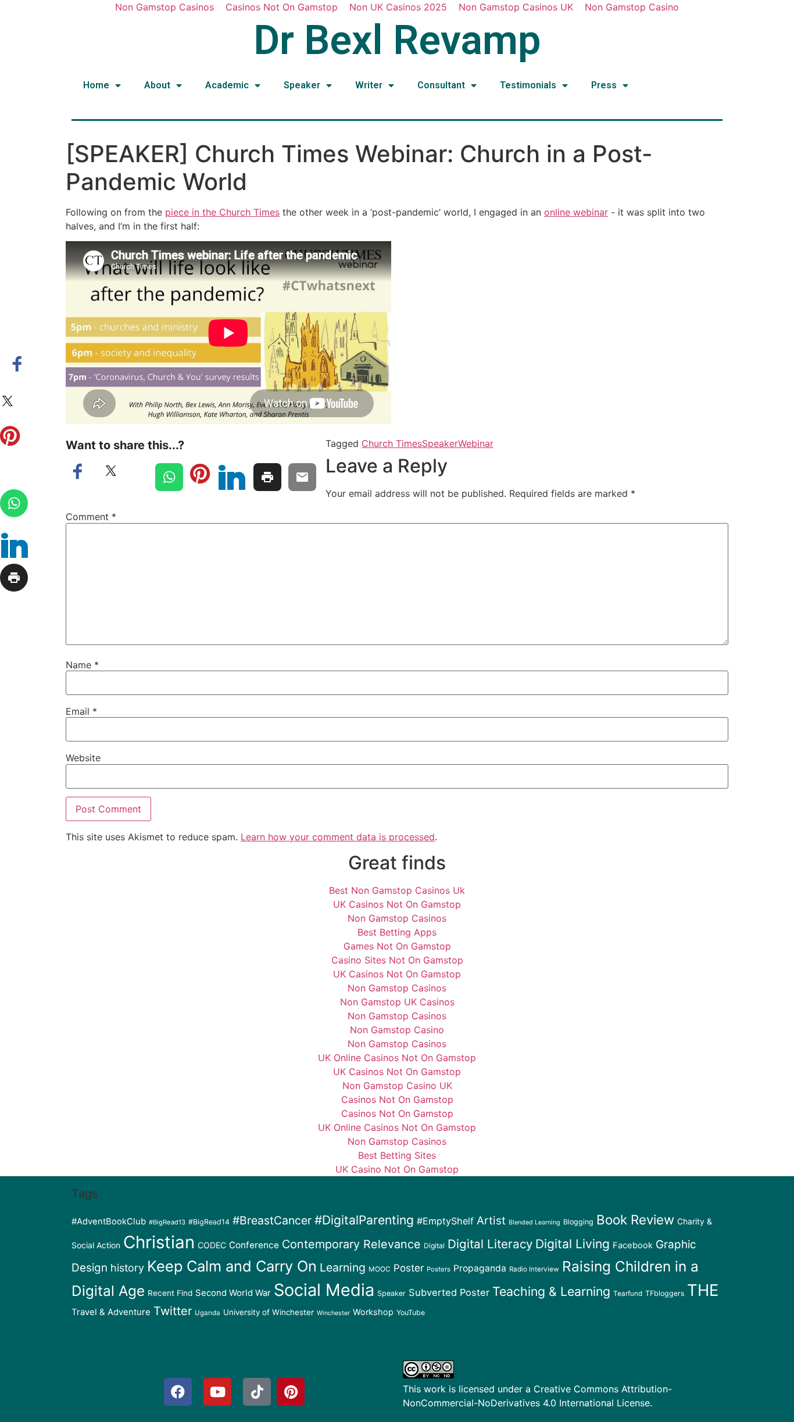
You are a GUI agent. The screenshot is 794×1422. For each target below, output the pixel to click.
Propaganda (479, 1268)
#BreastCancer (272, 1220)
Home (96, 85)
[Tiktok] (257, 1392)
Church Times (392, 443)
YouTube (410, 1312)
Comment (91, 516)
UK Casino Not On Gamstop (397, 1169)
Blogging (578, 1221)
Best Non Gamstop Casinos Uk (397, 890)
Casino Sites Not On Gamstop (397, 960)
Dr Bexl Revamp (397, 40)
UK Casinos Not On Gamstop (397, 904)
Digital (434, 1245)
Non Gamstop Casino (397, 1030)
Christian (159, 1242)
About (157, 85)
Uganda (207, 1313)
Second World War (233, 1293)
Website (83, 757)
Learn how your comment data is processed (338, 837)
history (127, 1268)
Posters (438, 1269)
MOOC (380, 1269)
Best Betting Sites (397, 1155)
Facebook (633, 1245)
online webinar (576, 212)
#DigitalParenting (364, 1220)
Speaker (302, 85)
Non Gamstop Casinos (397, 918)
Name (82, 664)
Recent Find (170, 1293)
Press (604, 85)
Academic (227, 85)
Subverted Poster (449, 1292)
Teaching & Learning (551, 1291)
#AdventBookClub (108, 1221)
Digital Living (572, 1244)
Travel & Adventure (111, 1312)
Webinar (475, 443)
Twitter (172, 1311)
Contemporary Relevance (351, 1244)
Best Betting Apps (397, 932)
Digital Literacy (490, 1244)
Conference (254, 1245)
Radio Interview (534, 1269)
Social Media (324, 1290)
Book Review (635, 1219)
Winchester (333, 1313)
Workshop (373, 1312)
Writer (368, 85)
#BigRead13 (167, 1222)
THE (702, 1290)
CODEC (212, 1245)
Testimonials (528, 85)
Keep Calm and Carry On (232, 1266)
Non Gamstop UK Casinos (397, 1002)
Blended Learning (534, 1222)
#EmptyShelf (445, 1221)
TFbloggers (664, 1293)
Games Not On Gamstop (397, 946)
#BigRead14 (209, 1221)
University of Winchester (268, 1312)
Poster (409, 1268)
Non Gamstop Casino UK (397, 1085)
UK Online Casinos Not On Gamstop (397, 1057)
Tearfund (627, 1294)
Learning (343, 1267)
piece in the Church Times (222, 212)
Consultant (441, 85)
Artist (491, 1220)
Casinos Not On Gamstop (397, 1099)
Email (81, 711)
